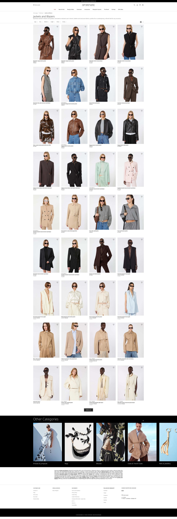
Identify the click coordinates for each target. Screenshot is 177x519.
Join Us (73, 500)
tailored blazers (105, 471)
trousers (80, 472)
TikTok (105, 502)
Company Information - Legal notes (78, 498)
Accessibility (74, 505)
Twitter (105, 492)
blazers (96, 476)
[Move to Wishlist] (57, 26)
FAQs (34, 492)
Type (35, 21)
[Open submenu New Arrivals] (65, 9)
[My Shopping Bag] (142, 5)
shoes (93, 477)
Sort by (63, 21)
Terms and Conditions (76, 490)
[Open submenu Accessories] (90, 9)
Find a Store (35, 494)
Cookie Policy (74, 494)
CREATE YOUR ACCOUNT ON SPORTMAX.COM (88, 1)
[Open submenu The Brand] (109, 9)
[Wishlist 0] (140, 5)
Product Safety (36, 498)
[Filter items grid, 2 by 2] (143, 22)
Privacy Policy (74, 492)
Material (45, 21)
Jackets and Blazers (48, 13)
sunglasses (57, 477)
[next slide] (143, 420)
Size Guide (35, 496)
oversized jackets (63, 474)
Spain (122, 490)
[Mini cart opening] (144, 5)
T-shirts (90, 474)
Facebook (105, 490)
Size (40, 21)
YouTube (105, 500)
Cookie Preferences (75, 496)
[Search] (134, 5)
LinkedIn (105, 497)
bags (80, 477)
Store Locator (125, 495)
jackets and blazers (63, 470)
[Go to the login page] (137, 5)
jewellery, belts (85, 477)
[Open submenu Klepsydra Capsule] (102, 9)
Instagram (106, 495)
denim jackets (73, 474)
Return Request (55, 490)
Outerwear (41, 13)
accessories (72, 477)
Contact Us (35, 490)
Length (52, 21)
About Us (73, 503)
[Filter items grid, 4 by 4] (141, 22)
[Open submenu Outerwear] (82, 9)
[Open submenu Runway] (116, 9)
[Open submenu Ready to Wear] (74, 9)
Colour (58, 21)
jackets (84, 476)
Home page (35, 13)
